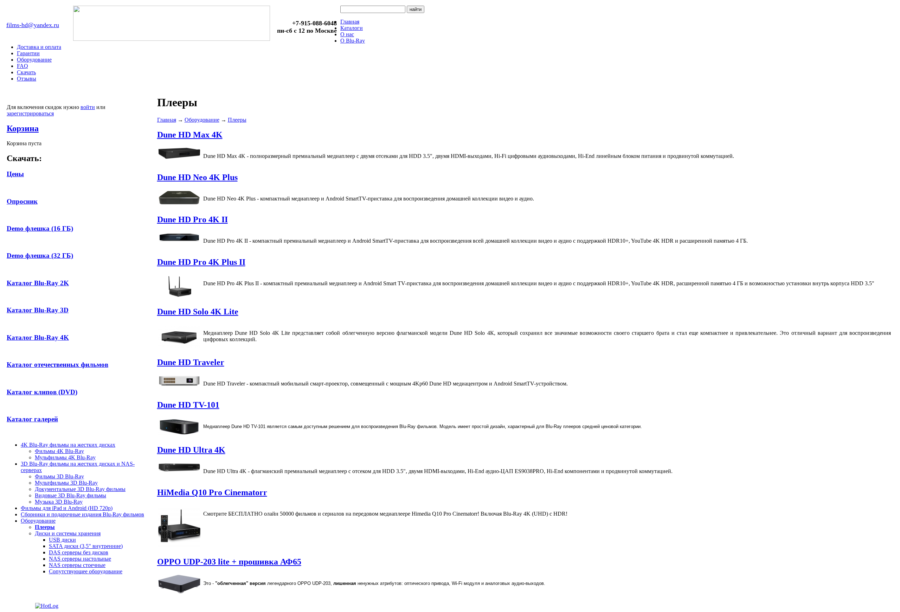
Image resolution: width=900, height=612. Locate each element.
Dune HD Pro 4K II (192, 219)
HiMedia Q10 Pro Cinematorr (212, 492)
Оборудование (34, 60)
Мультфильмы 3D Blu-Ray (66, 483)
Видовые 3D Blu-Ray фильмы (70, 495)
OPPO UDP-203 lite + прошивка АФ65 (229, 561)
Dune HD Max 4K (190, 134)
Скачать (26, 72)
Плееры (45, 527)
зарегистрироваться (30, 113)
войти (88, 107)
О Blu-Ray (352, 41)
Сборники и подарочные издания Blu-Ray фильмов (82, 514)
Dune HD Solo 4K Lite (197, 311)
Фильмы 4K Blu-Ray (59, 451)
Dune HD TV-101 (188, 404)
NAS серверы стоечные (77, 565)
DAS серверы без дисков (78, 552)
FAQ (22, 66)
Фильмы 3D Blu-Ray (59, 476)
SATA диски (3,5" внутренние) (86, 546)
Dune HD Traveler (190, 362)
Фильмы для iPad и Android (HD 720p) (66, 508)
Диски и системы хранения (68, 533)
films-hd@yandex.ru (32, 24)
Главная (349, 22)
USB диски (62, 540)
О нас (347, 34)
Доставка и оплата (39, 47)
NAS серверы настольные (80, 559)
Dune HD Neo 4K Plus (197, 177)
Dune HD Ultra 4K (191, 449)
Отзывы (26, 79)
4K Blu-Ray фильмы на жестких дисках (68, 445)
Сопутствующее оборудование (85, 571)
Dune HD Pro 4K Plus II (201, 262)
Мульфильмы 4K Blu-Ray (65, 457)
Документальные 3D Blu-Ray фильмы (80, 489)
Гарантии (28, 53)
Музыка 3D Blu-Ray (59, 502)
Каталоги (351, 28)
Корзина (23, 128)
